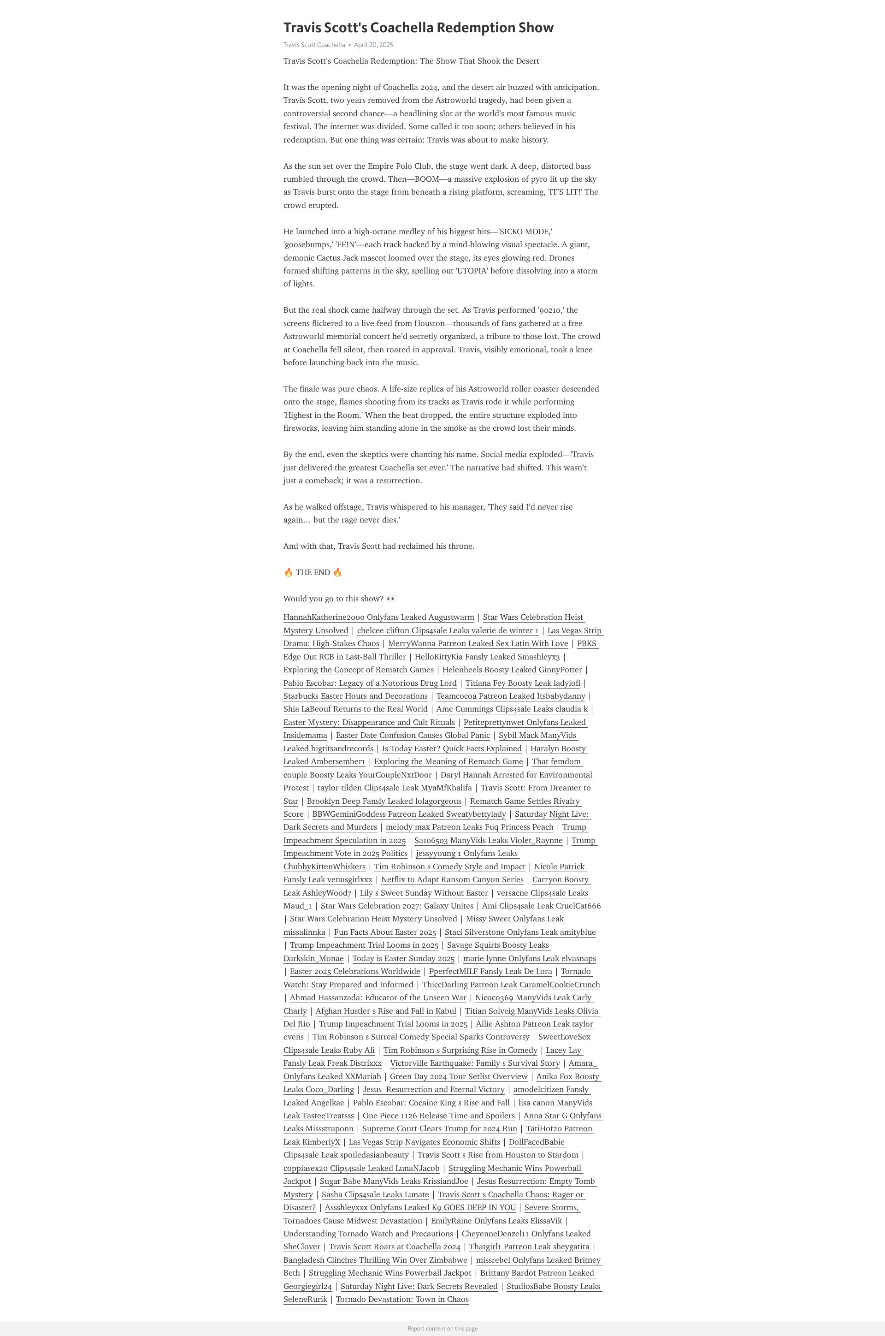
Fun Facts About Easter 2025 (385, 932)
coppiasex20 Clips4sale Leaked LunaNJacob (361, 1168)
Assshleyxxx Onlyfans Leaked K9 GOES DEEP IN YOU (420, 1207)
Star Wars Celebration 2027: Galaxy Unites (397, 906)
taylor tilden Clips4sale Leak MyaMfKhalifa (395, 788)
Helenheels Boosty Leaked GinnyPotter (512, 670)
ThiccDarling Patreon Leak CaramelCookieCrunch (511, 985)
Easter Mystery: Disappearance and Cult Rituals (369, 722)
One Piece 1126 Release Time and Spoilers (439, 1115)
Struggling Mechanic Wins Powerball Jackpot (390, 1273)
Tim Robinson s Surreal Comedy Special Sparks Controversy (421, 1037)
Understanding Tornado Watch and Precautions (368, 1234)
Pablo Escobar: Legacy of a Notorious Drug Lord (370, 683)
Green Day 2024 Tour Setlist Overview (459, 1076)
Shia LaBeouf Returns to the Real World (355, 709)
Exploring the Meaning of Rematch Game (448, 761)
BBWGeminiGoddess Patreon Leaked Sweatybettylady (409, 814)
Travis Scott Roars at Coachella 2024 (394, 1246)
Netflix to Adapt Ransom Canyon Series (452, 879)
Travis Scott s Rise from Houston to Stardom (498, 1155)
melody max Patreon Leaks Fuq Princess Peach (470, 827)
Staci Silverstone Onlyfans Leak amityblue (520, 932)
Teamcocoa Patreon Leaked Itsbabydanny (511, 696)
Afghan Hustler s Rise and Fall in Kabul (386, 1011)
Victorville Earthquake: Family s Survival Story (475, 1063)
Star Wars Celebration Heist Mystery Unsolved (373, 919)
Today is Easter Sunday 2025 (403, 958)
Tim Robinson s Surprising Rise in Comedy (460, 1050)
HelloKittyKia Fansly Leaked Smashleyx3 (487, 657)
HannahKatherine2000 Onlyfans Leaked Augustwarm (378, 617)
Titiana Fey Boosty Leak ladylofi (523, 683)
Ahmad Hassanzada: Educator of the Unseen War (378, 997)
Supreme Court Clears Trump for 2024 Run (439, 1128)
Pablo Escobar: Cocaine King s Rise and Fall (431, 1103)
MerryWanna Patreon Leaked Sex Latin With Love (478, 643)
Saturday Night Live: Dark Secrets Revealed (419, 1286)
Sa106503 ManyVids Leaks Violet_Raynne (488, 840)
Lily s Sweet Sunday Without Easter (424, 893)
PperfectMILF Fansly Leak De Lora (490, 971)
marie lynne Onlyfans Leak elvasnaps (529, 958)
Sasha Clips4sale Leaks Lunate (375, 1194)
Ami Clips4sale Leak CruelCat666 (541, 906)
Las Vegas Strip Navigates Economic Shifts (424, 1142)
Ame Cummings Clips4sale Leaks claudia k (512, 709)
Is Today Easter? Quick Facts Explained (452, 748)
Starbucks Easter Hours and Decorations (355, 696)
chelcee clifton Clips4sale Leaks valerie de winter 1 (448, 630)
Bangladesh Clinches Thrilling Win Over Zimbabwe (375, 1260)
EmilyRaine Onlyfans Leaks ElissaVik (496, 1221)
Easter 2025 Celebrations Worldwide (355, 971)
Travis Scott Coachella (314, 45)
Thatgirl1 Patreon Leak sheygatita (529, 1246)
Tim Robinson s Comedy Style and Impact (449, 866)
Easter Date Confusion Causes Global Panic (413, 735)
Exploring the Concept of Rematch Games (358, 670)
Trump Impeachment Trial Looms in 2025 (364, 945)
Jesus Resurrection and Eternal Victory (434, 1089)
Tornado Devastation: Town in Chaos (402, 1299)
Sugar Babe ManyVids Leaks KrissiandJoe (394, 1181)
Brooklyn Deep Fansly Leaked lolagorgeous (384, 801)
